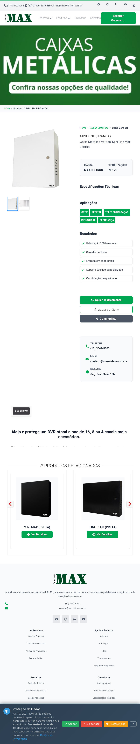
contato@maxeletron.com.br (66, 5)
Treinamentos (104, 658)
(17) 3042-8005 (15, 5)
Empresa (43, 18)
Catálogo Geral (104, 683)
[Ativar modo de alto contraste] (134, 6)
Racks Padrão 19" (36, 683)
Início (7, 108)
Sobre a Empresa (36, 636)
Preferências (117, 723)
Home (83, 128)
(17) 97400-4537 (37, 5)
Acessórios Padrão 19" (36, 690)
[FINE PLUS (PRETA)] (102, 498)
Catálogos (80, 18)
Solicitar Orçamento (118, 18)
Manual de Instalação (104, 690)
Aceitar (72, 723)
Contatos (95, 18)
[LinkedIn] (118, 5)
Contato (104, 636)
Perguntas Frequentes (104, 665)
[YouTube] (127, 5)
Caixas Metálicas (99, 128)
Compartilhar (108, 318)
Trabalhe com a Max (36, 643)
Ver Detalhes (39, 534)
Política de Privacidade (36, 651)
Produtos (61, 18)
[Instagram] (109, 5)
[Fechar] (133, 724)
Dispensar (92, 723)
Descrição (21, 411)
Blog (104, 651)
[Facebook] (100, 5)
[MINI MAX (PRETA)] (37, 498)
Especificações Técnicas (104, 698)
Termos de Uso (36, 658)
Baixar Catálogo (108, 309)
